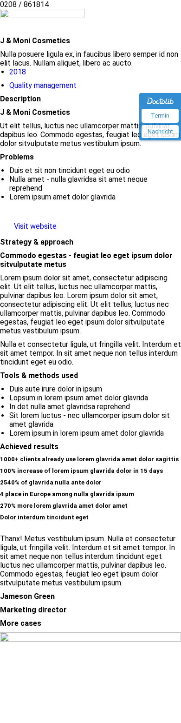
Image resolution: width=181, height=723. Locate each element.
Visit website (35, 226)
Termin (160, 115)
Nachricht (160, 131)
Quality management (43, 85)
